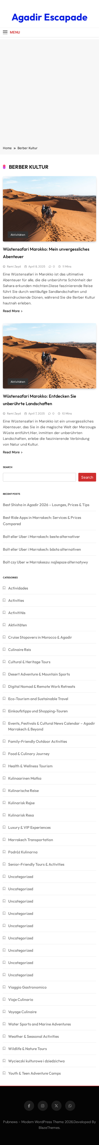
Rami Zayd (14, 266)
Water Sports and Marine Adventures (39, 1024)
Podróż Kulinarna (22, 852)
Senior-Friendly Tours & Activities (36, 864)
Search (7, 467)
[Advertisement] (49, 89)
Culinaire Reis (19, 649)
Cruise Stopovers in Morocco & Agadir (40, 637)
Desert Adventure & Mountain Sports (39, 674)
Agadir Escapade (49, 17)
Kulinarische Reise (23, 790)
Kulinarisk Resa (21, 815)
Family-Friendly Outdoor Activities (37, 741)
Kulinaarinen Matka (24, 778)
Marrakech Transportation (30, 839)
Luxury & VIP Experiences (29, 827)
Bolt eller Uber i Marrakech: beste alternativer (41, 536)
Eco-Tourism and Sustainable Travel (38, 698)
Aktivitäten (18, 235)
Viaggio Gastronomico (27, 987)
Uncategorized (20, 876)
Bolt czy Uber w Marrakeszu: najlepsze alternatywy (45, 562)
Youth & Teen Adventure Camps (34, 1073)
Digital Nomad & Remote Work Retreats (41, 686)
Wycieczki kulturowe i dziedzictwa (36, 1060)
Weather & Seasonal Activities (33, 1036)
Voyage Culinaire (22, 1011)
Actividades (18, 588)
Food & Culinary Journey (29, 753)
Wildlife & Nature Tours (27, 1048)
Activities (16, 600)
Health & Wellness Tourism (30, 765)
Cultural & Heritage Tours (29, 661)
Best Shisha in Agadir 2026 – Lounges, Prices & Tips (46, 504)
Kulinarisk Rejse (21, 802)
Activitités (16, 612)
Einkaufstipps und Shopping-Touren (38, 711)
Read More (11, 311)
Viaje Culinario (20, 999)
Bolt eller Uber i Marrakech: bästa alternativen (42, 549)
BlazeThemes (49, 1127)
